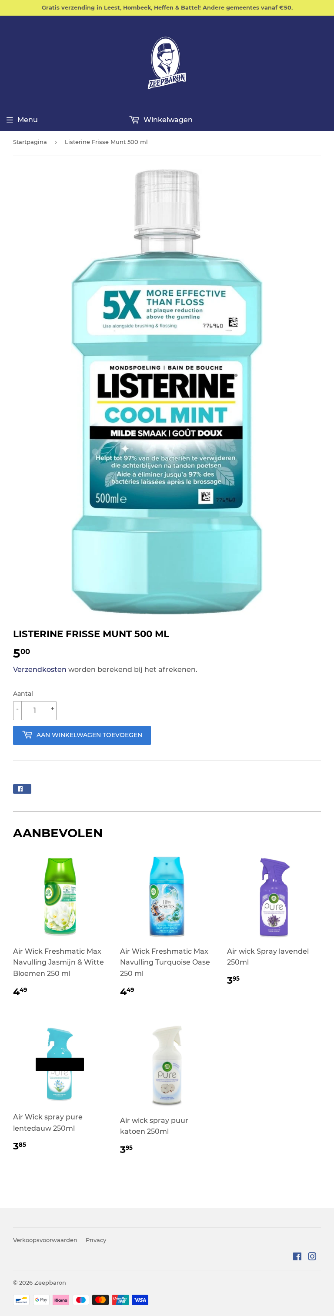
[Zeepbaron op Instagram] (312, 1257)
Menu (27, 120)
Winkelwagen (167, 120)
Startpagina (30, 141)
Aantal (23, 694)
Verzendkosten (40, 669)
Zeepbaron (50, 1282)
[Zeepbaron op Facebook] (297, 1257)
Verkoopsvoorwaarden (45, 1239)
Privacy (96, 1239)
